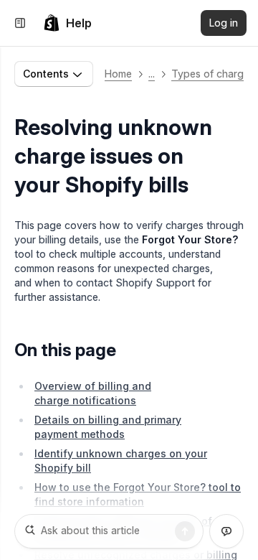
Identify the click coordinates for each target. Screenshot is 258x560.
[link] (67, 23)
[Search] (185, 531)
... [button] (151, 73)
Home (118, 73)
